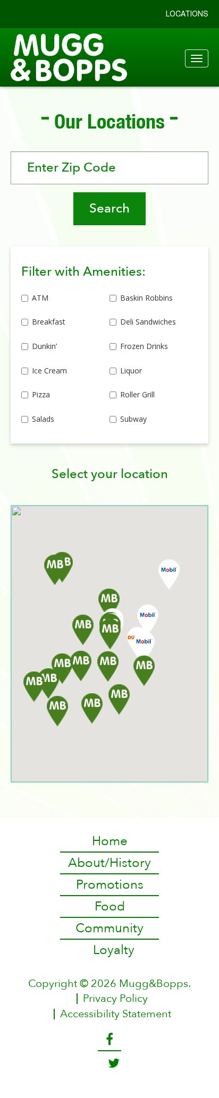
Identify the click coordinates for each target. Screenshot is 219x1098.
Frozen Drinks (144, 346)
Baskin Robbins (146, 298)
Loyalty (113, 950)
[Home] (109, 57)
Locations (187, 14)
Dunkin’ (44, 346)
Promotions (110, 884)
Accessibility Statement (115, 1014)
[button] (108, 666)
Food (110, 906)
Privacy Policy (115, 998)
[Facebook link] (109, 1040)
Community (109, 928)
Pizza (41, 394)
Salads (43, 419)
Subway (133, 419)
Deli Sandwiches (148, 322)
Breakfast (48, 322)
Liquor (131, 370)
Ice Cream (49, 370)
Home (110, 841)
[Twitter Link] (110, 1064)
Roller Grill (137, 394)
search (109, 208)
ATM (40, 298)
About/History (109, 863)
